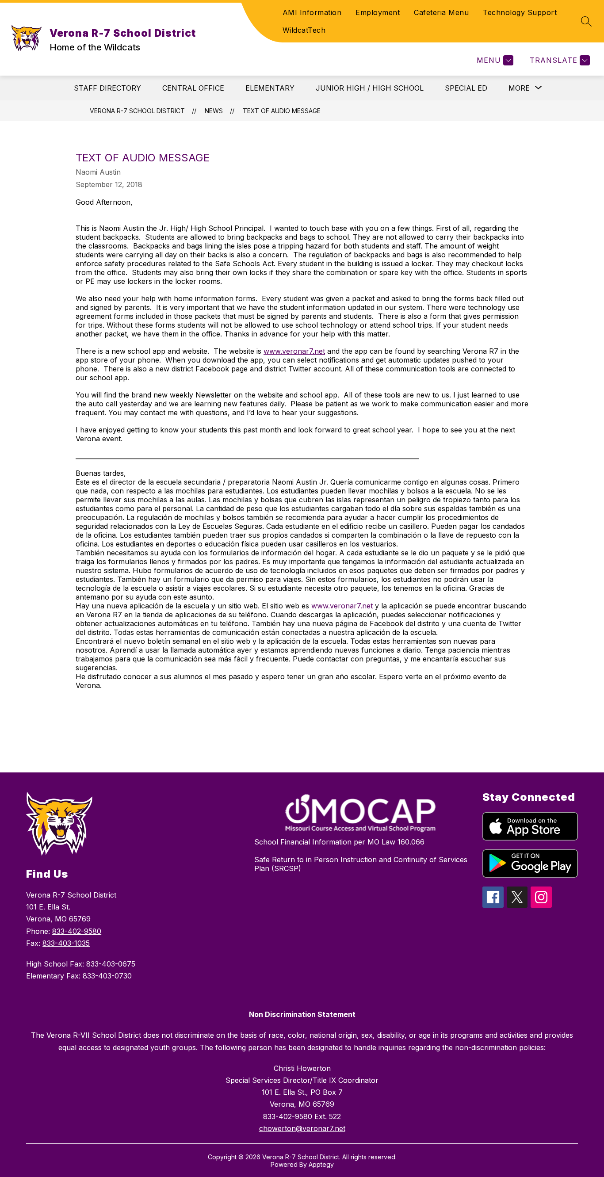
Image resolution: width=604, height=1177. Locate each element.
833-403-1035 (66, 943)
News (214, 111)
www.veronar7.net (294, 351)
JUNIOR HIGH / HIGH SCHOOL (370, 88)
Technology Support (520, 12)
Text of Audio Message (282, 111)
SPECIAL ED (466, 88)
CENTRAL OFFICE (193, 88)
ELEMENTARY (269, 88)
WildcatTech (304, 30)
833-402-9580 (76, 931)
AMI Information (312, 12)
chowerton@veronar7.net (302, 1128)
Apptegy (321, 1164)
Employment (378, 12)
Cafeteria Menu (441, 12)
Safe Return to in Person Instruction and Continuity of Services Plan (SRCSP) (360, 864)
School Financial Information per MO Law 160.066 (339, 841)
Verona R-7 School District (137, 111)
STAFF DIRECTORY (107, 88)
